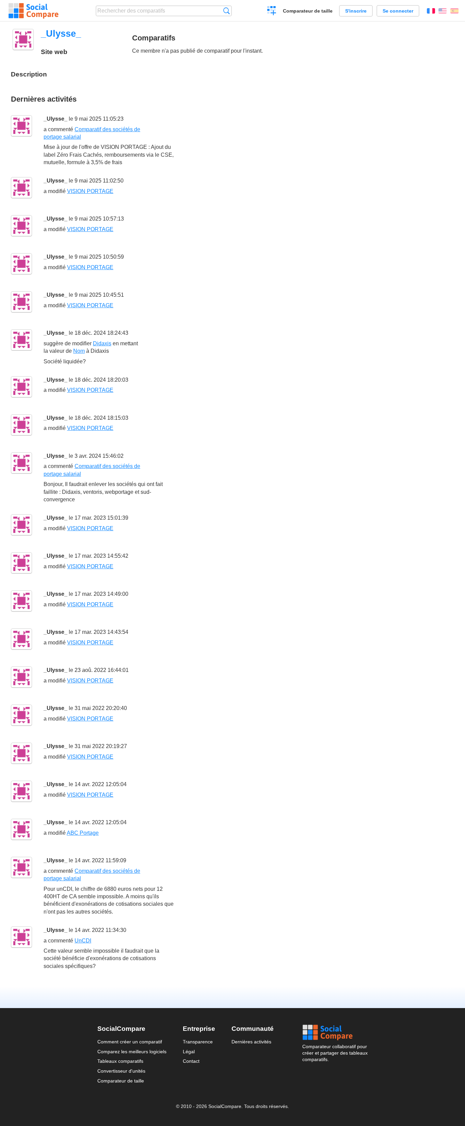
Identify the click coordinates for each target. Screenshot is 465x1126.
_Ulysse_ (55, 119)
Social (335, 1032)
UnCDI (83, 940)
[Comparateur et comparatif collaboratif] (33, 11)
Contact (191, 1061)
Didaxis (102, 343)
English (442, 11)
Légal (189, 1051)
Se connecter (398, 11)
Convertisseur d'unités (121, 1071)
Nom (79, 351)
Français (431, 11)
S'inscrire (356, 11)
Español (454, 11)
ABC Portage (83, 833)
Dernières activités (251, 1041)
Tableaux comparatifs (120, 1061)
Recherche (226, 10)
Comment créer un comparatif (129, 1041)
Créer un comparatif (271, 11)
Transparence (198, 1041)
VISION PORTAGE (90, 191)
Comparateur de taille (308, 11)
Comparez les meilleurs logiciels (131, 1051)
